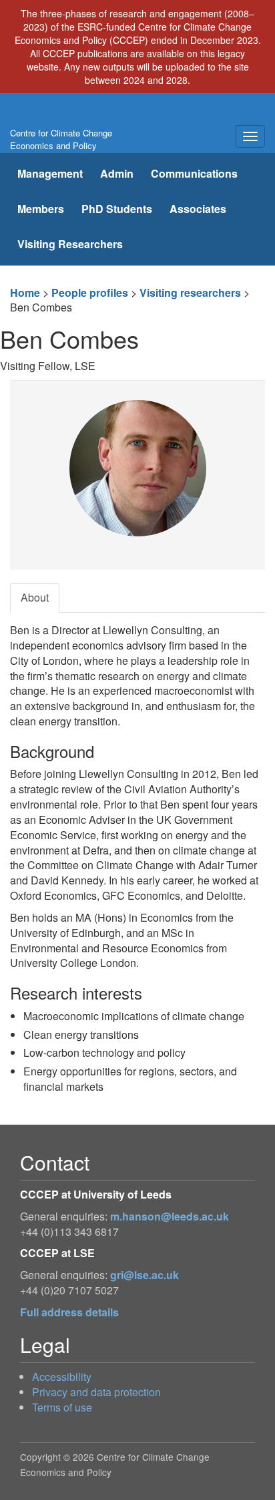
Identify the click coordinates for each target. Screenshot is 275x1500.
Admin (116, 173)
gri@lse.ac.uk (144, 1274)
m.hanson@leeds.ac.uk (169, 1216)
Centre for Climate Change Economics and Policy (61, 139)
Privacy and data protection (96, 1392)
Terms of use (62, 1407)
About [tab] (35, 597)
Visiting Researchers (70, 244)
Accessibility (61, 1376)
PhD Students (116, 208)
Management (50, 173)
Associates (198, 208)
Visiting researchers (190, 292)
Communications (194, 173)
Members (40, 208)
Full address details (69, 1312)
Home (25, 292)
